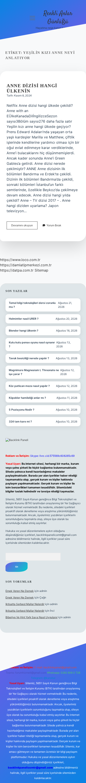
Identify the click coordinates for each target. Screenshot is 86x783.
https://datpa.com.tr (17, 270)
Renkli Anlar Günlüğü (57, 17)
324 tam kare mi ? (20, 421)
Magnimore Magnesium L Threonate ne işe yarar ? (34, 372)
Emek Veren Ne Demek (20, 591)
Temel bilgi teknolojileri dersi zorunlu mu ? (32, 304)
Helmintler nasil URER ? (24, 318)
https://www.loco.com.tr (20, 259)
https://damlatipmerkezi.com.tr (26, 265)
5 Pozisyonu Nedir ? (21, 409)
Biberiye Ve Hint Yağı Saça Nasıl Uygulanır (32, 617)
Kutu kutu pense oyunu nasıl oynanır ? (32, 344)
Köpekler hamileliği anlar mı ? (27, 397)
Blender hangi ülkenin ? (23, 330)
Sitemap (41, 270)
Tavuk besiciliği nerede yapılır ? (29, 358)
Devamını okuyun (24, 226)
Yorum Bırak (54, 225)
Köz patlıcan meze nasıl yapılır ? (29, 386)
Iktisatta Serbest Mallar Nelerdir (25, 604)
